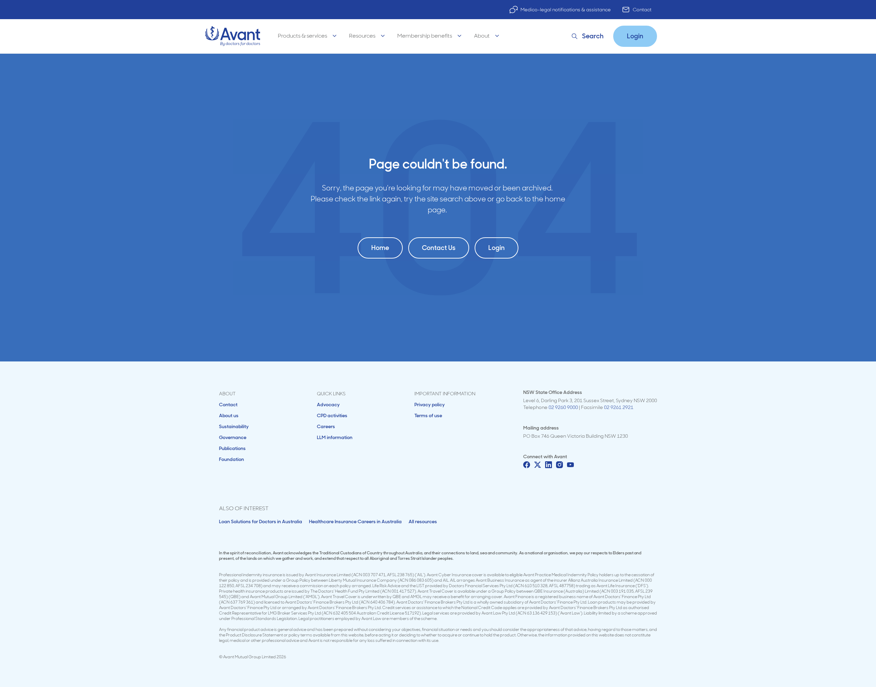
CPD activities (332, 415)
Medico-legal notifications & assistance (565, 9)
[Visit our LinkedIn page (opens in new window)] (548, 464)
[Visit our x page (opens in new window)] (537, 464)
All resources (423, 521)
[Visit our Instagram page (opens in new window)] (559, 464)
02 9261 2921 (618, 407)
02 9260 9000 (563, 407)
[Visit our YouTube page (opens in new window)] (570, 464)
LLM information (334, 437)
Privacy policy (429, 404)
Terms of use (428, 415)
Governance (232, 437)
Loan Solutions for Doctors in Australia (260, 521)
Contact (642, 9)
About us (229, 415)
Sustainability (234, 426)
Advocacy (328, 404)
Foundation (231, 459)
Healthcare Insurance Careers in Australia (355, 521)
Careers (326, 426)
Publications (232, 448)
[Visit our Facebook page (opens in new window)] (526, 464)
